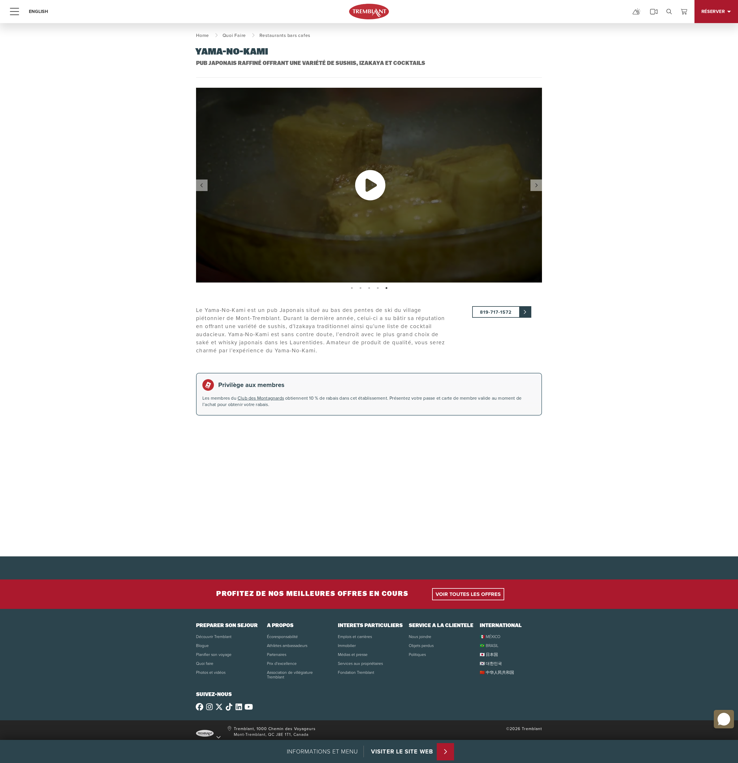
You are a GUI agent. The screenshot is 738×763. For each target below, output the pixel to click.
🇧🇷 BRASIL (489, 646)
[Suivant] (536, 185)
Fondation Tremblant (356, 673)
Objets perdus (421, 646)
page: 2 (361, 288)
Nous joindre (420, 637)
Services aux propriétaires (360, 664)
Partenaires (276, 655)
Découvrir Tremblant (213, 637)
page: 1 (352, 288)
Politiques (417, 655)
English (38, 11)
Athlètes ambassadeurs (287, 646)
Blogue (202, 646)
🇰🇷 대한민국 (491, 664)
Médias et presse (353, 655)
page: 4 (378, 288)
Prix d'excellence (282, 664)
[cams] (654, 11)
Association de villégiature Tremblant (290, 675)
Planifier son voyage (213, 655)
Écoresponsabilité (282, 637)
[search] (669, 11)
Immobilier (347, 646)
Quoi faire (204, 664)
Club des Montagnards (261, 398)
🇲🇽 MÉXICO (490, 637)
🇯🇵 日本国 (489, 655)
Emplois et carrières (355, 637)
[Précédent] (202, 185)
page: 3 (370, 288)
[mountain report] (636, 11)
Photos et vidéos (210, 673)
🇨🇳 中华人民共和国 (497, 673)
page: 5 (387, 288)
